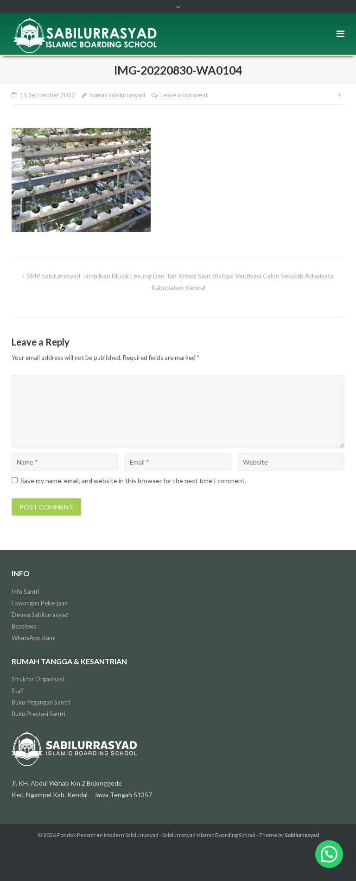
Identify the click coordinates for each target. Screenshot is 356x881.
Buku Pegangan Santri (41, 702)
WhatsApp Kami (34, 638)
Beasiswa (24, 626)
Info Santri (25, 591)
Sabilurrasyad (302, 834)
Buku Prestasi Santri (38, 713)
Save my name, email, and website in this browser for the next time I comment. (133, 481)
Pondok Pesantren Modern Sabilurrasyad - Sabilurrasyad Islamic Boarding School (156, 834)
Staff (18, 690)
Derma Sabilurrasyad (40, 614)
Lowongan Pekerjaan (40, 603)
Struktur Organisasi (38, 679)
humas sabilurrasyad (117, 95)
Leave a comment (184, 95)
